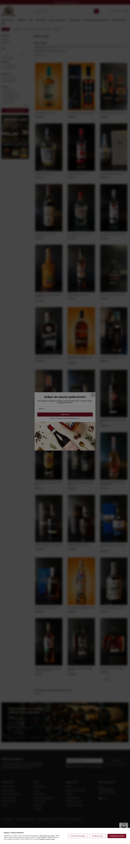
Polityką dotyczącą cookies (47, 835)
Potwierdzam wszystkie (117, 836)
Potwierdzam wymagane (77, 836)
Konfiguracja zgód (97, 836)
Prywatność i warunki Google (47, 839)
